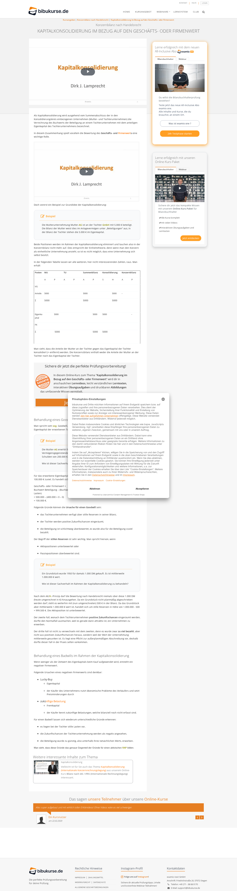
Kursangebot (69, 19)
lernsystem (180, 11)
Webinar (182, 59)
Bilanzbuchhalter (165, 59)
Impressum (80, 877)
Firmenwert (124, 133)
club (196, 11)
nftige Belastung (56, 701)
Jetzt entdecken (191, 238)
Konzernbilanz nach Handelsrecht (93, 19)
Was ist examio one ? (180, 123)
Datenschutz (99, 882)
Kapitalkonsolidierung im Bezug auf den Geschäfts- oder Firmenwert (142, 19)
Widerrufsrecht (82, 882)
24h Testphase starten (180, 133)
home (126, 11)
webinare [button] (162, 11)
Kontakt (183, 3)
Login (204, 3)
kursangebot (143, 11)
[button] (204, 12)
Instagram (143, 876)
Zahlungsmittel (95, 877)
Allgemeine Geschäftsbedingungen (91, 887)
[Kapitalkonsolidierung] (46, 767)
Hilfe (194, 3)
